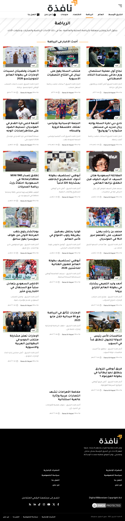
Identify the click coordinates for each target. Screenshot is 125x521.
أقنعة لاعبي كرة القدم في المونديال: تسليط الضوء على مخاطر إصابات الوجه (22, 127)
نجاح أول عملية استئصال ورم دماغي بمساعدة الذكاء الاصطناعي (105, 75)
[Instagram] (43, 504)
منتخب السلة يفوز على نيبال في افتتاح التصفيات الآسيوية (63, 75)
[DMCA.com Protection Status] (106, 505)
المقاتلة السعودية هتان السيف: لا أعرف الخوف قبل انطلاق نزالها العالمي (104, 179)
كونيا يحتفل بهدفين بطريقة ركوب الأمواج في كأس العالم (64, 235)
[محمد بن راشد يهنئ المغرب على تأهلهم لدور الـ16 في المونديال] (104, 217)
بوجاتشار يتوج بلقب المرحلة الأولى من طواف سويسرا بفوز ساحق (23, 235)
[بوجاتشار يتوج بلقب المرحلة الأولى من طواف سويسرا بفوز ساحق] (21, 217)
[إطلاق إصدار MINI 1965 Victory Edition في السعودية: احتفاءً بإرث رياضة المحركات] (21, 161)
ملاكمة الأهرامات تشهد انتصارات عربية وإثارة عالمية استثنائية (64, 396)
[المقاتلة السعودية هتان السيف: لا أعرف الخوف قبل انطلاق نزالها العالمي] (104, 161)
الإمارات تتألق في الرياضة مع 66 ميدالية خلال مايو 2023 (63, 317)
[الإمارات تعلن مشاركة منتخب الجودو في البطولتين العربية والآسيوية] (21, 322)
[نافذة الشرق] (62, 5)
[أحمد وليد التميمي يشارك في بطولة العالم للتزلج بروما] (104, 270)
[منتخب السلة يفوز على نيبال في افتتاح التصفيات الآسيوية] (62, 57)
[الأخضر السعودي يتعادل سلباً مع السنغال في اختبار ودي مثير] (21, 270)
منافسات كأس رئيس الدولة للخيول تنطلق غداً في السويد (106, 340)
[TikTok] (39, 504)
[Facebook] (58, 504)
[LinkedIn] (34, 504)
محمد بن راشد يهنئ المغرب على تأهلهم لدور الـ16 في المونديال (106, 235)
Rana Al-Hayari (109, 93)
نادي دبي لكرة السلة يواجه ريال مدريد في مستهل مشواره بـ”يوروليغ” (105, 127)
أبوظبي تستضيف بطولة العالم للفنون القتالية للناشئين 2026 (64, 265)
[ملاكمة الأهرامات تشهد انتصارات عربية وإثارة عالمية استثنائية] (62, 378)
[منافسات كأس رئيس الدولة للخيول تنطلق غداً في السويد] (104, 322)
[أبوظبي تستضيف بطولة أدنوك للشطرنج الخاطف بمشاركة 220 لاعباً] (62, 161)
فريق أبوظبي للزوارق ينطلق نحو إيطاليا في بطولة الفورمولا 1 (108, 373)
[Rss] (30, 504)
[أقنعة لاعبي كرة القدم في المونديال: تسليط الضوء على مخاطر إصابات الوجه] (21, 109)
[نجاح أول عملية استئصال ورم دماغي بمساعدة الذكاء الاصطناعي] (104, 57)
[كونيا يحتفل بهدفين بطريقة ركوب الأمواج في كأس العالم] (62, 217)
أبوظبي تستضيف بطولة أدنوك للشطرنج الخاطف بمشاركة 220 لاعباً (64, 179)
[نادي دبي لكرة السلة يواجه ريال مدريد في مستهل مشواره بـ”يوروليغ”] (104, 109)
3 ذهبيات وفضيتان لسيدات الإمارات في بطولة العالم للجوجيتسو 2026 (21, 75)
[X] (53, 504)
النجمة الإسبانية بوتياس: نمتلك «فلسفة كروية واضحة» (63, 127)
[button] (119, 6)
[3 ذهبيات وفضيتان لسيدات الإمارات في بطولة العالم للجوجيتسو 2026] (21, 57)
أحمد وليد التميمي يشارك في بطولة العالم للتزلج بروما (105, 288)
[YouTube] (49, 504)
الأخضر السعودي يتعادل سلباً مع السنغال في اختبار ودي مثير (23, 288)
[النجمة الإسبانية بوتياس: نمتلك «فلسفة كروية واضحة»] (62, 109)
